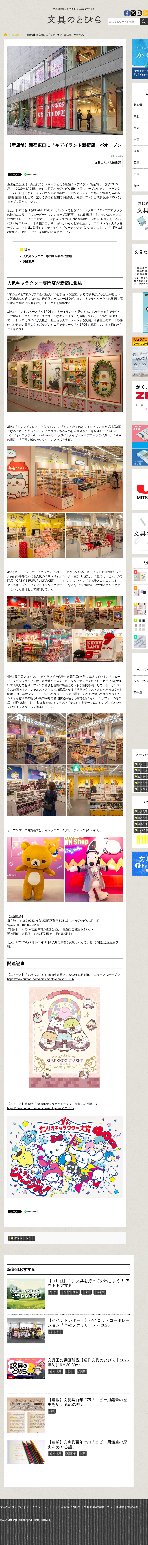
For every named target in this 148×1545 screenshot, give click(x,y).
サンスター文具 (70, 1292)
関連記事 (28, 261)
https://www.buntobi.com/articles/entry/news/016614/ (40, 979)
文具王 (81, 1371)
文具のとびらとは (11, 1507)
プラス (69, 1371)
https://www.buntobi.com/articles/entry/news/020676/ (40, 1108)
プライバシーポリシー (40, 1507)
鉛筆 (51, 1411)
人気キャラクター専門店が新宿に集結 (47, 256)
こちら (108, 942)
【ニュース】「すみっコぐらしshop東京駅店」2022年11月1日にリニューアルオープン (63, 974)
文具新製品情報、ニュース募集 (104, 1507)
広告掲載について (69, 1507)
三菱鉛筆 (100, 1292)
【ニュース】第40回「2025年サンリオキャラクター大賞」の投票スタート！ (56, 1103)
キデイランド (16, 184)
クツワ (52, 1292)
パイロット (55, 1331)
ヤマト (86, 1292)
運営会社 (133, 1507)
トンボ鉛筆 (55, 1371)
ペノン (141, 764)
